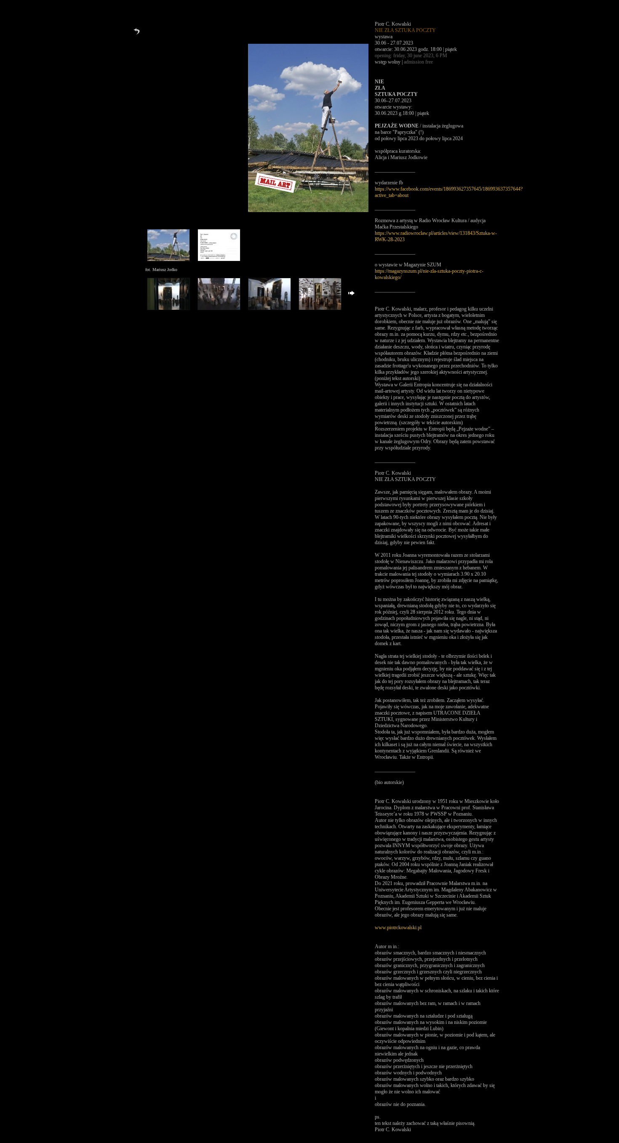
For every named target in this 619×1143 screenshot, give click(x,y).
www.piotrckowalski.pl (398, 927)
